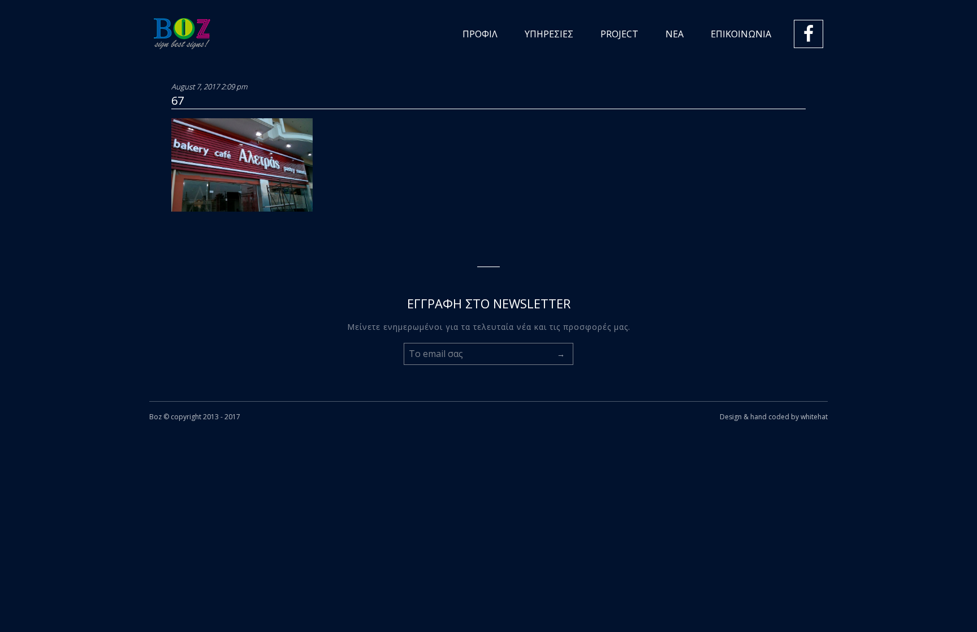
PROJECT (619, 34)
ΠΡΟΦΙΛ (480, 34)
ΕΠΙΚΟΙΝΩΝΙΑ (741, 34)
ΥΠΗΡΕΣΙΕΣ (549, 34)
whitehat (814, 417)
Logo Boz (182, 33)
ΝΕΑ (674, 34)
